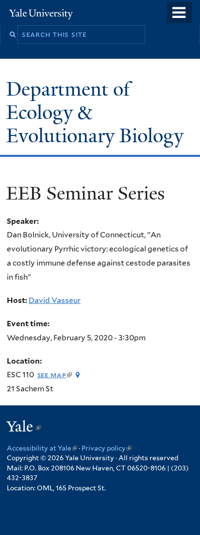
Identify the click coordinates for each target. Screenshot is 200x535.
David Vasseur (55, 300)
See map (54, 374)
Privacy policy (107, 448)
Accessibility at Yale (42, 448)
